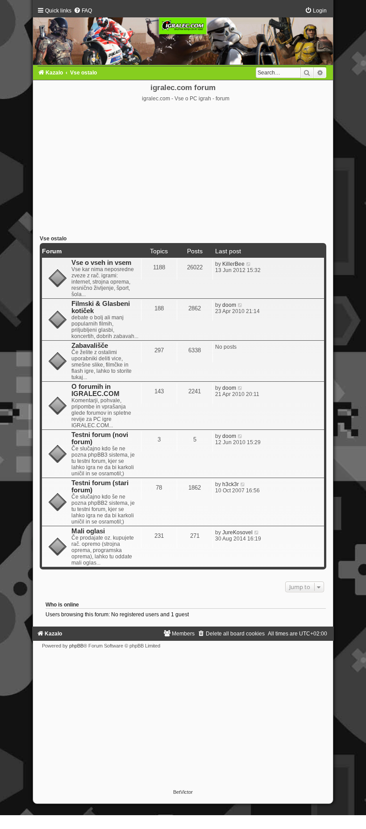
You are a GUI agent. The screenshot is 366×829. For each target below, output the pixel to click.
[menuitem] (83, 11)
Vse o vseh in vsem (101, 262)
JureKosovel (237, 532)
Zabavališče (89, 345)
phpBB (76, 645)
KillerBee (233, 264)
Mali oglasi (88, 531)
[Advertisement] (183, 169)
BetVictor (183, 792)
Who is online (62, 604)
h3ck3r (230, 484)
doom (229, 305)
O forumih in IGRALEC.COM (95, 390)
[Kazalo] (183, 36)
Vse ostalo (53, 238)
